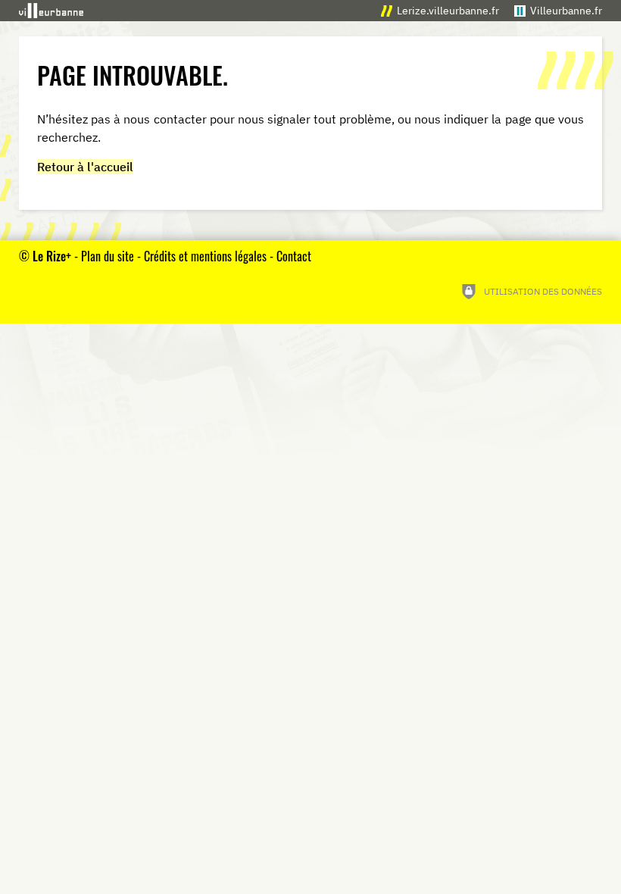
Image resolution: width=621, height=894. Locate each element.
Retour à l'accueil (85, 166)
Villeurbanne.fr (566, 10)
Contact (293, 256)
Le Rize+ (52, 256)
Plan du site (107, 256)
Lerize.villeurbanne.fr (448, 10)
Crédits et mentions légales (205, 256)
